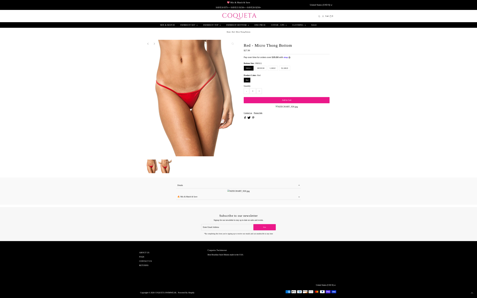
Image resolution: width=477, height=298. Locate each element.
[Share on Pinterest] (253, 118)
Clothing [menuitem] (298, 25)
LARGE (273, 68)
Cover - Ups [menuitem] (278, 25)
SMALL (249, 68)
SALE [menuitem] (314, 25)
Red (247, 80)
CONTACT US (145, 261)
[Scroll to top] (472, 293)
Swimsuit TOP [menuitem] (211, 25)
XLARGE (284, 68)
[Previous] (148, 43)
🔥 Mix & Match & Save (187, 197)
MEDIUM (260, 68)
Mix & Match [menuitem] (167, 25)
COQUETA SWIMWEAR (165, 293)
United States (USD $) (320, 5)
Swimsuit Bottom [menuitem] (236, 25)
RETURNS (143, 265)
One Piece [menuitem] (260, 25)
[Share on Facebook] (245, 118)
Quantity (247, 86)
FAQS (141, 257)
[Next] (154, 43)
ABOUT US (144, 253)
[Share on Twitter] (249, 118)
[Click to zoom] (232, 43)
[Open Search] (319, 16)
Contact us (248, 113)
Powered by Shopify (186, 293)
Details (180, 185)
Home (229, 32)
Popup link (258, 113)
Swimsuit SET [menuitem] (188, 25)
